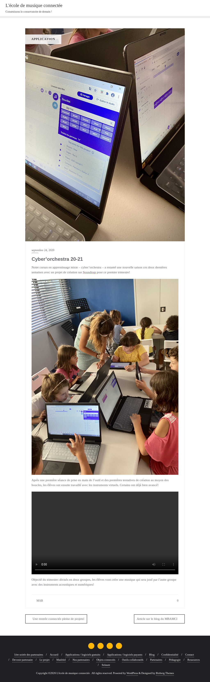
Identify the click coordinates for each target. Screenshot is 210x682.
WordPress (132, 673)
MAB (39, 600)
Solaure (106, 664)
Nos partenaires (81, 659)
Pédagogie (175, 659)
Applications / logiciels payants (124, 654)
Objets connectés (105, 659)
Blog (152, 654)
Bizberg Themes (165, 673)
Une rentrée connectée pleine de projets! (58, 618)
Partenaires (156, 659)
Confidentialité (169, 654)
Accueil (54, 654)
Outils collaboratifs (132, 659)
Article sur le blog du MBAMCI (157, 618)
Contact (189, 654)
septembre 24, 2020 (43, 250)
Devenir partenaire (22, 659)
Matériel (61, 659)
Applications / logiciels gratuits (82, 654)
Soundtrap (89, 272)
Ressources (193, 659)
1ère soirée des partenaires (28, 654)
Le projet (45, 659)
